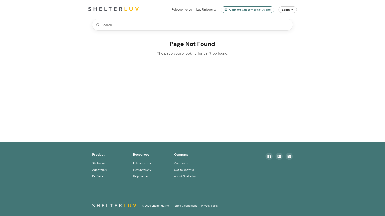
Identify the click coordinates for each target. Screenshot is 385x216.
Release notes (181, 10)
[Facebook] (269, 156)
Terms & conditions (185, 205)
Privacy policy (209, 205)
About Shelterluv (185, 176)
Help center (140, 176)
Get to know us (184, 170)
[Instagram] (289, 156)
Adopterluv (99, 170)
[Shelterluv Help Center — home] (120, 9)
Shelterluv (98, 163)
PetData (97, 176)
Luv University (206, 10)
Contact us (181, 163)
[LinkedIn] (279, 156)
